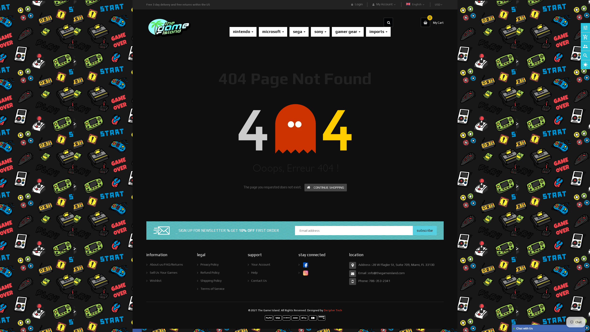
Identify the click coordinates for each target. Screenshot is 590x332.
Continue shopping (329, 187)
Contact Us (259, 280)
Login (359, 4)
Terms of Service (212, 288)
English (417, 4)
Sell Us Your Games (163, 272)
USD (438, 2)
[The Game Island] (295, 317)
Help (254, 272)
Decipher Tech (333, 310)
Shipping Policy (211, 280)
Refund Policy (210, 272)
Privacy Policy (209, 264)
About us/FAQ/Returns (166, 264)
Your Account (260, 264)
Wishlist (156, 280)
